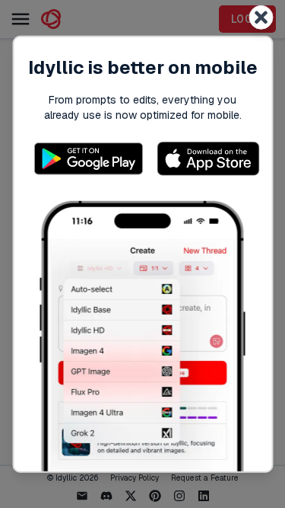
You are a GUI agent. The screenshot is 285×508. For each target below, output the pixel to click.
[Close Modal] (261, 17)
